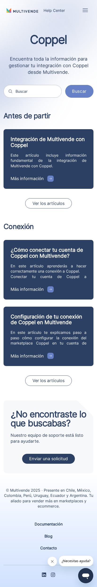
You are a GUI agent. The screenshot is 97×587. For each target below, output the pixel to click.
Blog (48, 536)
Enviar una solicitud (48, 458)
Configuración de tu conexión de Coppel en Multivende (46, 319)
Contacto (48, 548)
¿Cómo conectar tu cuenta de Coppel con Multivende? (47, 253)
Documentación (49, 524)
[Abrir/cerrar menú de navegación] (85, 10)
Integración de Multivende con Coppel (48, 142)
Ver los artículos (48, 203)
